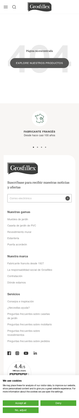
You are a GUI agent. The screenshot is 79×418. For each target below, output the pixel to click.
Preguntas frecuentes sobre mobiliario (29, 324)
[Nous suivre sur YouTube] (26, 353)
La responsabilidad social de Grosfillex (29, 269)
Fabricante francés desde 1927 (25, 263)
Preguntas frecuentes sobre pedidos (28, 341)
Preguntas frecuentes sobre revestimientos (23, 333)
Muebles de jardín (17, 219)
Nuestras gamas (18, 212)
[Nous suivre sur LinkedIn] (35, 353)
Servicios (13, 294)
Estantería (13, 238)
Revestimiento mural (19, 232)
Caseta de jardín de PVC (21, 225)
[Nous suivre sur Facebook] (9, 353)
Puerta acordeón (17, 244)
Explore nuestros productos (39, 63)
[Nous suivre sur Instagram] (17, 353)
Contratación (14, 276)
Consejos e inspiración (20, 301)
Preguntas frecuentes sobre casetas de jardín (28, 316)
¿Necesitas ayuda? (18, 307)
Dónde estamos (16, 282)
